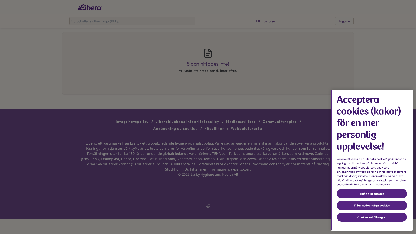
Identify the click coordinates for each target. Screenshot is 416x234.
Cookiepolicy (382, 184)
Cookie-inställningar (372, 217)
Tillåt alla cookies (372, 193)
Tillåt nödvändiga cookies (372, 205)
